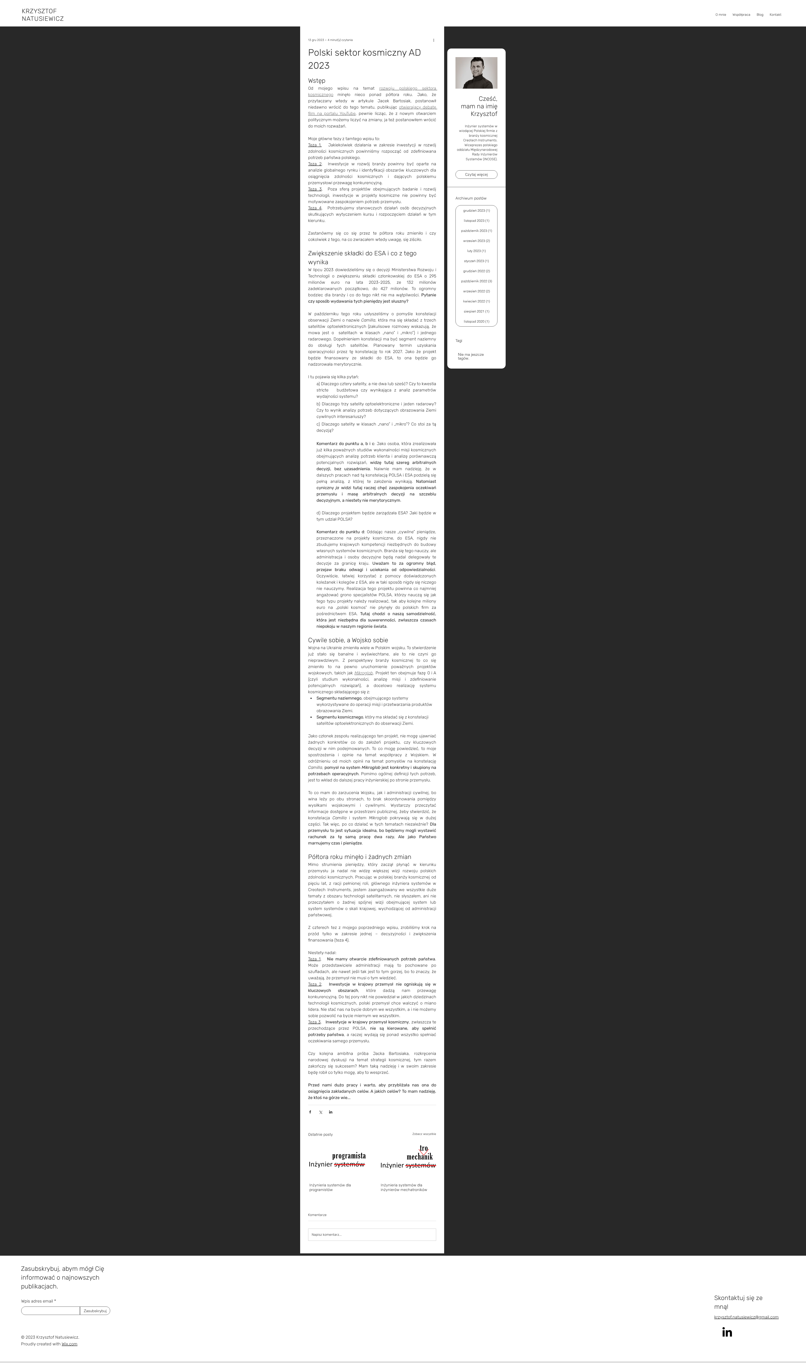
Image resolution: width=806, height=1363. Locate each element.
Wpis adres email (37, 1301)
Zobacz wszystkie (424, 1134)
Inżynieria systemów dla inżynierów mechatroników (404, 1187)
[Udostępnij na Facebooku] (310, 1112)
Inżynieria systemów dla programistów (330, 1187)
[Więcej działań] (433, 39)
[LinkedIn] (727, 1332)
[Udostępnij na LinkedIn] (331, 1112)
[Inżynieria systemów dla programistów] (336, 1160)
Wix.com (69, 1343)
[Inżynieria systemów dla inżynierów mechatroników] (408, 1160)
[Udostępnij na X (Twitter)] (320, 1112)
